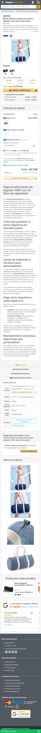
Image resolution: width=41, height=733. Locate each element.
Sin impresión (9, 145)
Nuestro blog (9, 670)
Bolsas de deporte (18, 425)
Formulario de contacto (12, 688)
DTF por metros (10, 667)
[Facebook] (13, 652)
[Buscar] (38, 7)
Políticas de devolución (13, 686)
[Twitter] (6, 652)
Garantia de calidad (11, 665)
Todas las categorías (12, 691)
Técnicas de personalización (14, 683)
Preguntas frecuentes (12, 680)
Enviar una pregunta (29, 451)
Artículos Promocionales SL (21, 728)
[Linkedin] (9, 652)
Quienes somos (10, 662)
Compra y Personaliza (20, 90)
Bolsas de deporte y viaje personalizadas (24, 421)
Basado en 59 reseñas (23, 716)
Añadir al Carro (20, 178)
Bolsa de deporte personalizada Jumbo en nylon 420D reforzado (24, 585)
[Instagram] (16, 652)
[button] (19, 78)
